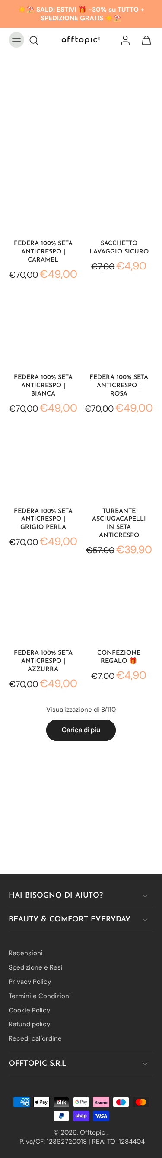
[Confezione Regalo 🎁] (119, 606)
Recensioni (26, 953)
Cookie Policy (29, 1010)
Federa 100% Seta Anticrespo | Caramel (43, 251)
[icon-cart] (143, 40)
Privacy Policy (30, 981)
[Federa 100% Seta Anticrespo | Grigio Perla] (43, 464)
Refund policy (29, 1024)
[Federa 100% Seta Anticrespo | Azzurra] (43, 606)
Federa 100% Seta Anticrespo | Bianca (43, 385)
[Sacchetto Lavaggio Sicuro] (119, 197)
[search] (33, 40)
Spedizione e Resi (36, 967)
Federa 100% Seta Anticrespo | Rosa (118, 385)
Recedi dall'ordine (35, 1038)
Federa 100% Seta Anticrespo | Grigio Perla (43, 519)
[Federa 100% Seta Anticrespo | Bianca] (43, 330)
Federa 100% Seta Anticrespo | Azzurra (43, 661)
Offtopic (93, 1132)
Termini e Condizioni (40, 995)
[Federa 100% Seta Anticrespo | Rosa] (119, 330)
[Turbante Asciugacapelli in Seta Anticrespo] (119, 464)
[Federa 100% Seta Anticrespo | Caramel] (43, 197)
